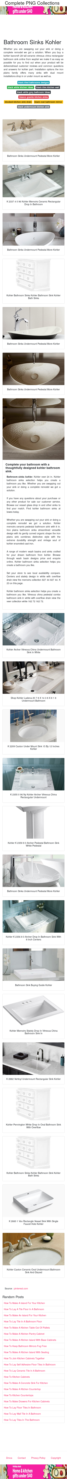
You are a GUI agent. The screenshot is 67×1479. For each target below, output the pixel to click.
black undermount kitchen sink (33, 106)
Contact (22, 1457)
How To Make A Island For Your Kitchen (24, 1303)
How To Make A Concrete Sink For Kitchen (26, 1383)
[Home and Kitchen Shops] (33, 7)
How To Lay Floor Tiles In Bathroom (22, 1407)
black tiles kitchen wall (47, 87)
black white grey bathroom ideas (33, 92)
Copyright (56, 1457)
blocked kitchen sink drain (18, 101)
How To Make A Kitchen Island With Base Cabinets (30, 1339)
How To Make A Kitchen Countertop (22, 1389)
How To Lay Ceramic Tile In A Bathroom (24, 1370)
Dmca (9, 1457)
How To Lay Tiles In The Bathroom (22, 1419)
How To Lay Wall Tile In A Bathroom (22, 1413)
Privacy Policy (38, 1457)
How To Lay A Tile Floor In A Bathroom (24, 1309)
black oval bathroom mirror (48, 101)
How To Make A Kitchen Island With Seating (26, 1352)
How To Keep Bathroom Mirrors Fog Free (25, 1346)
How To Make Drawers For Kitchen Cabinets (27, 1401)
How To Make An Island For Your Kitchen (25, 1315)
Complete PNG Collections (32, 3)
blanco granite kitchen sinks (33, 97)
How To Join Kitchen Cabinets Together (24, 1358)
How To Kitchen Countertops (18, 1395)
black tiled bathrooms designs (33, 82)
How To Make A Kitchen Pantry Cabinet (24, 1333)
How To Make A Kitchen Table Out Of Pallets (27, 1327)
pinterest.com (21, 1288)
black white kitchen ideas (20, 87)
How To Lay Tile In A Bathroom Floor (23, 1321)
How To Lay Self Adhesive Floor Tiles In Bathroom (30, 1364)
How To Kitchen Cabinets (17, 1376)
